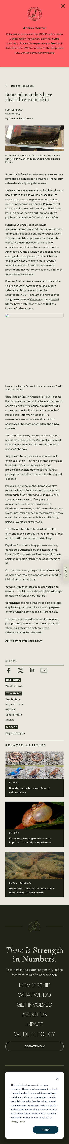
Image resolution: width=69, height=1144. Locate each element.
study (53, 213)
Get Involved (34, 1005)
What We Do (34, 995)
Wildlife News (13, 114)
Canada (35, 299)
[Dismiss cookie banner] (57, 1079)
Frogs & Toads (14, 704)
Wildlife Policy (34, 1034)
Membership (34, 985)
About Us (34, 1014)
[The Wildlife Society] (34, 926)
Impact (34, 1024)
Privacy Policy (18, 1121)
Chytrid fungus (15, 733)
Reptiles (10, 709)
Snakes (9, 719)
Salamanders (13, 714)
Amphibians (12, 699)
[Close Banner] (63, 6)
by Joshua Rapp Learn (19, 118)
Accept (45, 1129)
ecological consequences (21, 256)
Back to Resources (22, 86)
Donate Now (35, 1046)
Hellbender (22, 586)
